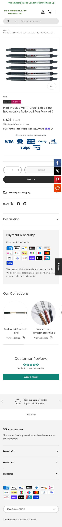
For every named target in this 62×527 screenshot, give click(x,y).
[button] (49, 12)
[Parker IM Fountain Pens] (15, 313)
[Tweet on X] (12, 204)
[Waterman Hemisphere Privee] (43, 313)
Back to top (31, 414)
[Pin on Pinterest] (25, 204)
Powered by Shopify (29, 519)
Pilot (5, 97)
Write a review (31, 376)
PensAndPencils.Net (15, 519)
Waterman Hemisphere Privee (43, 331)
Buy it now (31, 179)
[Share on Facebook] (18, 204)
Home (5, 31)
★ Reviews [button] (59, 266)
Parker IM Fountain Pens (15, 331)
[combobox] (31, 21)
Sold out (41, 170)
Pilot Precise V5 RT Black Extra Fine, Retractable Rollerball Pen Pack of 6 (28, 33)
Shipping (7, 124)
